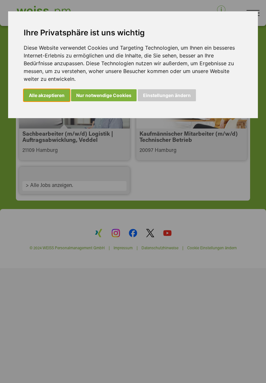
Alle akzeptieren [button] (47, 95)
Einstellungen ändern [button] (167, 95)
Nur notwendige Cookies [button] (103, 95)
